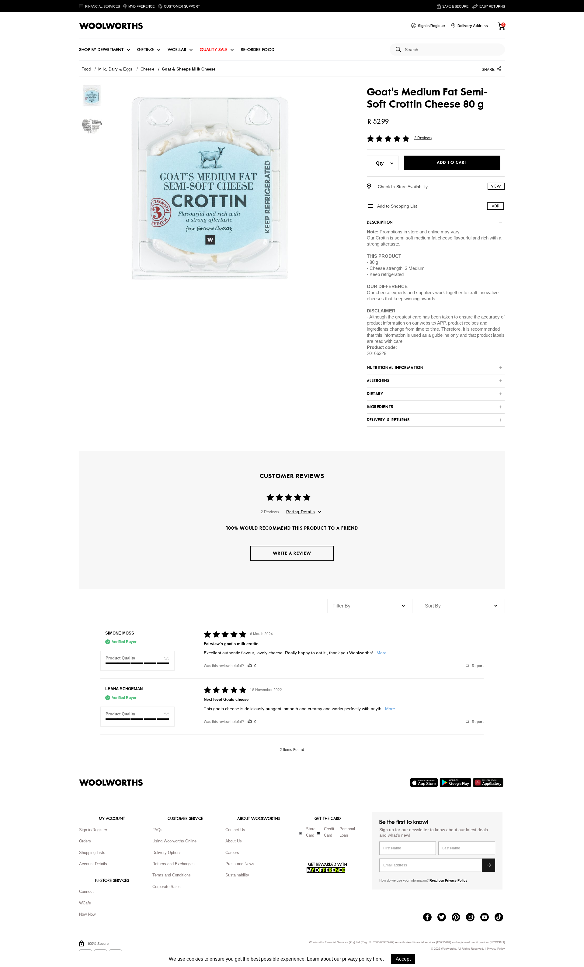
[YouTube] (487, 918)
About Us (233, 841)
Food (86, 69)
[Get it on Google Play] (456, 782)
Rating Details (300, 512)
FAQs (157, 830)
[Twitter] (444, 918)
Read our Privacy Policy (448, 880)
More (382, 652)
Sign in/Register (93, 830)
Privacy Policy (496, 949)
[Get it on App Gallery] (489, 782)
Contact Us (235, 830)
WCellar (177, 50)
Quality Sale (213, 50)
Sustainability (237, 875)
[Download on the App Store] (425, 782)
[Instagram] (473, 918)
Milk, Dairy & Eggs (115, 69)
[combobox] (452, 49)
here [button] (378, 959)
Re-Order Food (258, 50)
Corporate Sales (166, 886)
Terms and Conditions (171, 875)
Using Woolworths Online (174, 841)
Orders (85, 841)
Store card (310, 832)
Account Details (93, 864)
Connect (86, 891)
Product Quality (120, 658)
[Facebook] (430, 918)
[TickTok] (502, 918)
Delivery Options (167, 852)
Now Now (87, 914)
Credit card (329, 832)
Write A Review (292, 553)
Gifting (145, 50)
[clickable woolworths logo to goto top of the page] (111, 782)
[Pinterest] (459, 918)
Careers (232, 852)
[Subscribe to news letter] (488, 865)
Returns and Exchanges (173, 864)
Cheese (147, 69)
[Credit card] (318, 833)
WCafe (85, 903)
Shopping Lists (92, 852)
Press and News (239, 864)
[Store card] (300, 833)
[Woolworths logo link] (111, 25)
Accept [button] (403, 959)
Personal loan (347, 832)
